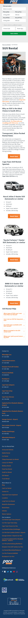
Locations (5, 498)
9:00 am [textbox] (17, 14)
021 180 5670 (5, 393)
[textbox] (14, 9)
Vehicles (4, 511)
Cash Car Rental (6, 488)
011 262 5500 (5, 357)
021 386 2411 (5, 387)
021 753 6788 (5, 399)
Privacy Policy (21, 612)
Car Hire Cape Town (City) (9, 523)
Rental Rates (5, 507)
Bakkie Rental (6, 453)
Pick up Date (6, 12)
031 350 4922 (5, 433)
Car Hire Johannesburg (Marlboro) (12, 544)
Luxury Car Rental (7, 462)
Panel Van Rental (7, 469)
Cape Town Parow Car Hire (10, 526)
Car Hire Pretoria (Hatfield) (10, 553)
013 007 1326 (5, 439)
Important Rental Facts (8, 613)
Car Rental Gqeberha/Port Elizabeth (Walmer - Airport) (12, 539)
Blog (3, 485)
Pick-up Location (7, 6)
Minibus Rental (6, 466)
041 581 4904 (5, 407)
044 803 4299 (5, 421)
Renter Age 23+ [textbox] (20, 28)
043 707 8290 (5, 427)
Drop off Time (18, 17)
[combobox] (14, 9)
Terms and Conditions (13, 612)
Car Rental (5, 456)
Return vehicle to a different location (13, 25)
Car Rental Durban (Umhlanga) (11, 529)
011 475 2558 (5, 381)
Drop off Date (6, 17)
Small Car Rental (7, 472)
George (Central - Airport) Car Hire (12, 536)
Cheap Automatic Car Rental (10, 459)
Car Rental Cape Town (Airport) (11, 519)
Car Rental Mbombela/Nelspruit (11, 550)
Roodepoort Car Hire (8, 556)
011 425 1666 (5, 369)
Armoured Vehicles (7, 450)
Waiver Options (6, 514)
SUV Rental (5, 475)
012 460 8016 (5, 375)
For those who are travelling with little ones (12, 122)
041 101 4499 (5, 415)
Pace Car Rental (6, 44)
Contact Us (5, 491)
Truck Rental (5, 479)
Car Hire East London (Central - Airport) (13, 532)
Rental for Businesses (8, 504)
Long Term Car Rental (8, 501)
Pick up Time (18, 12)
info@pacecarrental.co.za (8, 568)
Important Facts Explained (10, 495)
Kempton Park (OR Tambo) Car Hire (12, 547)
